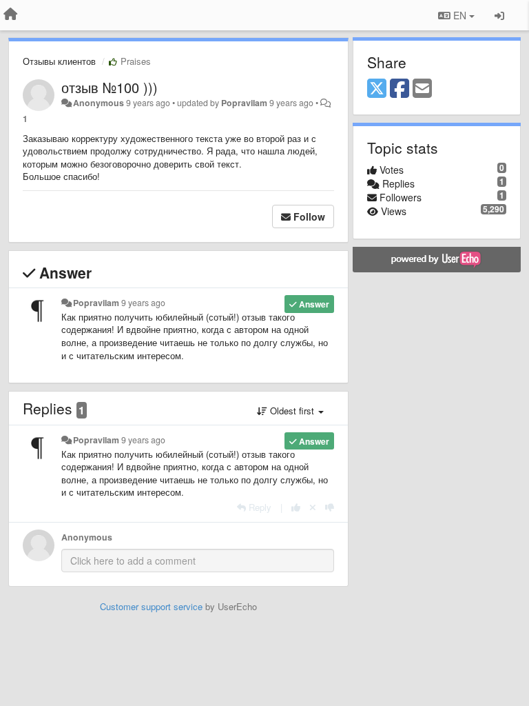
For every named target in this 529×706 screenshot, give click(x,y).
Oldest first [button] (292, 410)
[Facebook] (399, 89)
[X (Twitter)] (376, 89)
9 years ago (143, 302)
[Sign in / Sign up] (499, 15)
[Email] (422, 89)
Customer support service (151, 606)
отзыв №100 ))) (109, 87)
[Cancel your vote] (312, 507)
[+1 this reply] (295, 507)
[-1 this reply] (329, 507)
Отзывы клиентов (59, 61)
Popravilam (244, 103)
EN (459, 15)
